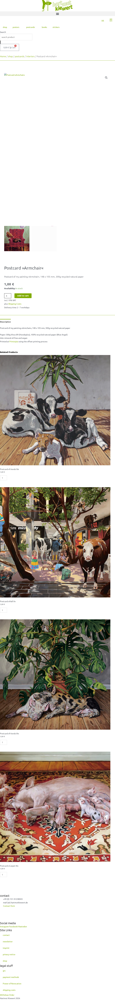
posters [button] (16, 27)
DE (103, 20)
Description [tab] (5, 321)
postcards (19, 56)
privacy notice (9, 954)
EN (111, 20)
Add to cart (23, 295)
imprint (6, 948)
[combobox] (16, 37)
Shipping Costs (14, 303)
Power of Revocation (12, 983)
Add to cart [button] (18, 478)
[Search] (0, 42)
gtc (4, 970)
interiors (30, 56)
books (44, 27)
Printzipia (13, 341)
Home (3, 56)
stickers (56, 27)
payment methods (11, 977)
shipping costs (9, 990)
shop (5, 27)
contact (6, 935)
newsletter (8, 941)
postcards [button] (30, 27)
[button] (57, 13)
